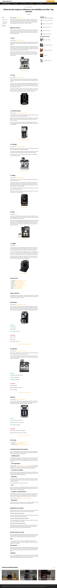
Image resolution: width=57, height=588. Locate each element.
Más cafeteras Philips (24, 207)
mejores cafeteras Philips (20, 177)
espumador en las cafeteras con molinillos (23, 465)
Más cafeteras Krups (24, 106)
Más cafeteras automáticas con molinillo (24, 344)
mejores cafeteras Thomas (18, 281)
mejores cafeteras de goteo (20, 399)
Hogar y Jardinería (40, 3)
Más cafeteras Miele (24, 238)
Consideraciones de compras (5, 23)
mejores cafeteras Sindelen (19, 283)
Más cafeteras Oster (24, 70)
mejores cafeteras (19, 17)
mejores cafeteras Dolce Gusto (21, 280)
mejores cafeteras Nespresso (20, 282)
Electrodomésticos (5, 3)
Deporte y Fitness (24, 3)
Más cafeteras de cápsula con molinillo (24, 392)
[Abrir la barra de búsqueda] (54, 3)
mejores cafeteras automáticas (21, 304)
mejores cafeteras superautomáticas (24, 444)
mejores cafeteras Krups (20, 77)
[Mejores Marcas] (7, 1)
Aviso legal (44, 586)
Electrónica (31, 3)
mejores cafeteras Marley (18, 287)
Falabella (11, 555)
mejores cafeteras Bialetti (18, 286)
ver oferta (16, 214)
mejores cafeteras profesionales (21, 442)
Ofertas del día (51, 1)
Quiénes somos (49, 3)
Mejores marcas (5, 19)
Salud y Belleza (15, 3)
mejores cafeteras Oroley (18, 288)
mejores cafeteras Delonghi (20, 146)
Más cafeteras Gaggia (24, 273)
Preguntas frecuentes (4, 25)
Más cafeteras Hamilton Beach (24, 139)
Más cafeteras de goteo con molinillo (24, 435)
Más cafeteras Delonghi (24, 170)
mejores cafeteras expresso (19, 443)
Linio (11, 540)
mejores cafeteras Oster (20, 40)
